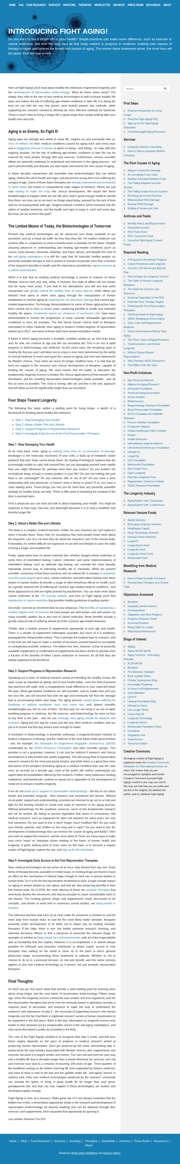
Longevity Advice (137, 722)
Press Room (135, 5)
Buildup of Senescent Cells (143, 208)
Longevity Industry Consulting (145, 146)
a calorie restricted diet (22, 270)
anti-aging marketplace (27, 256)
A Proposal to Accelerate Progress (147, 259)
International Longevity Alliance (145, 443)
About (167, 5)
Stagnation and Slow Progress (145, 614)
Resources (153, 5)
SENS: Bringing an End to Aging (146, 318)
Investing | (76, 1141)
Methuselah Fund (137, 557)
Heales (132, 434)
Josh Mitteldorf (136, 692)
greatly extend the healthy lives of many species (61, 290)
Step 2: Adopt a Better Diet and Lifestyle (40, 424)
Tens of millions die (20, 143)
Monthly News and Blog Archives (147, 223)
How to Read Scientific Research (147, 578)
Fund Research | (42, 1141)
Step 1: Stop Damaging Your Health (37, 420)
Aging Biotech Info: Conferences (146, 504)
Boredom (133, 601)
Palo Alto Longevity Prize (142, 477)
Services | (61, 1141)
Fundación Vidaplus (139, 426)
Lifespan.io (134, 451)
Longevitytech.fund (138, 545)
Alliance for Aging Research (143, 384)
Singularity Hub (136, 735)
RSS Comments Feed (140, 236)
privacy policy (111, 1153)
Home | (14, 1141)
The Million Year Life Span (142, 365)
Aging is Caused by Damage (144, 170)
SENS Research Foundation (53, 748)
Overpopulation (136, 610)
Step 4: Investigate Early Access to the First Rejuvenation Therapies (57, 433)
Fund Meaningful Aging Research (147, 131)
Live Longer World (138, 709)
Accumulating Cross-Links (143, 174)
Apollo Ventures (137, 519)
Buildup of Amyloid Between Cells (147, 178)
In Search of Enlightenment (143, 688)
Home (12, 5)
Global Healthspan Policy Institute (147, 430)
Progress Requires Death (142, 618)
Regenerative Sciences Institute (146, 481)
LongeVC (133, 541)
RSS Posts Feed (137, 231)
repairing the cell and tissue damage (71, 299)
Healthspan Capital (138, 528)
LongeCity (133, 456)
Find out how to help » (38, 53)
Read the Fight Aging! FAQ (143, 119)
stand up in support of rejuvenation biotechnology (55, 791)
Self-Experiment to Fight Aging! (145, 314)
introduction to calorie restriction (28, 600)
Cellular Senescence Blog (142, 680)
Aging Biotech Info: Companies (145, 500)
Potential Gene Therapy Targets (146, 301)
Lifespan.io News (137, 705)
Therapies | (93, 1141)
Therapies (85, 5)
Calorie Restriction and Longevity (146, 263)
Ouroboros (134, 730)
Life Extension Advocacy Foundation (148, 447)
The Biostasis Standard (141, 671)
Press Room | (143, 1141)
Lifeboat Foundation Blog (142, 701)
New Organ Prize (137, 468)
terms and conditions (84, 1153)
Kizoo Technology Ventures (143, 532)
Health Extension (137, 439)
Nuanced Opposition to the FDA (146, 297)
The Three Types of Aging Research (148, 339)
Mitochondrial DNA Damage (144, 199)
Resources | (162, 1141)
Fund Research (36, 5)
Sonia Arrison (135, 739)
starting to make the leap (32, 191)
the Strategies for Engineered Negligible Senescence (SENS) (75, 743)
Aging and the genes (139, 650)
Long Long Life (136, 713)
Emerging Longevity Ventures (144, 524)
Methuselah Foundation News (145, 726)
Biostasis (133, 667)
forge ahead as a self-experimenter (59, 937)
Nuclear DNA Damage (140, 204)
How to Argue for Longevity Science (148, 276)
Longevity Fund (136, 549)
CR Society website (54, 595)
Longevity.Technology (140, 718)
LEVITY (132, 697)
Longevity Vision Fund (140, 553)
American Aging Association (144, 392)
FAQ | (25, 1141)
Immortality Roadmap (140, 684)
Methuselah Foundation (141, 464)
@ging (131, 646)
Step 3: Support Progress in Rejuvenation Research (47, 428)
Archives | (126, 1141)
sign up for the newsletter (77, 849)
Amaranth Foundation (140, 388)
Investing (69, 5)
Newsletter (102, 5)
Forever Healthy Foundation (143, 422)
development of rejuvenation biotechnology (42, 92)
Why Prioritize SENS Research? (146, 360)
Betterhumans (136, 401)
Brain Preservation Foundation (145, 409)
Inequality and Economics (142, 606)
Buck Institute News (139, 676)
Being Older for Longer (140, 627)
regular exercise (102, 265)
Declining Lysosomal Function (145, 195)
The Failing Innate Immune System (148, 191)
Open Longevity (137, 472)
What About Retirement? (142, 631)
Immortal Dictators (138, 622)
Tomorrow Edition (137, 743)
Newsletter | (110, 1141)
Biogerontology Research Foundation (149, 405)
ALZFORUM (135, 663)
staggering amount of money (35, 148)
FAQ (21, 5)
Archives (119, 5)
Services (54, 5)
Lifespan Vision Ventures (142, 536)
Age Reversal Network (141, 380)
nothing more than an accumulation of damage (84, 451)
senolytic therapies (98, 889)
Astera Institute (136, 396)
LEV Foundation (137, 460)
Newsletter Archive (138, 227)
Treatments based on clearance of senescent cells (67, 313)
